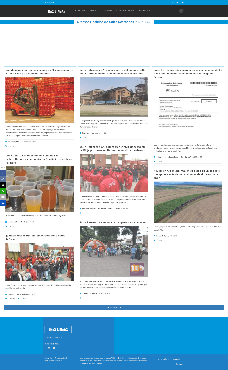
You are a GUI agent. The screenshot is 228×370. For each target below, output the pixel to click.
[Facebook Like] (3, 179)
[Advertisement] (114, 43)
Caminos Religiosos (125, 10)
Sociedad (159, 236)
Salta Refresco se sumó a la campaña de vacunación (113, 222)
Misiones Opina (22, 142)
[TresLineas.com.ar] (57, 11)
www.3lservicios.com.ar (53, 360)
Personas (108, 10)
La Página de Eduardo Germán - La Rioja (179, 157)
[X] (3, 185)
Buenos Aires (81, 10)
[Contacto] (182, 2)
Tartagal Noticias (96, 294)
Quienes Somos (164, 359)
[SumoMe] (3, 203)
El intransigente (22, 294)
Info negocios (95, 133)
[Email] (3, 197)
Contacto (179, 364)
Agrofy (166, 236)
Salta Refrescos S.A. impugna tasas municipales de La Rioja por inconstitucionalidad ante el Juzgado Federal (188, 74)
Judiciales (11, 142)
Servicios (176, 359)
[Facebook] (173, 2)
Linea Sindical (144, 10)
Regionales (95, 10)
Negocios (85, 133)
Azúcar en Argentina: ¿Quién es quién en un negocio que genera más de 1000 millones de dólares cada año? (187, 174)
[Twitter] (178, 2)
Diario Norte (21, 222)
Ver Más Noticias (114, 307)
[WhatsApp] (3, 191)
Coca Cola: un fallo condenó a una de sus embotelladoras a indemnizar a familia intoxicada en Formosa (39, 159)
